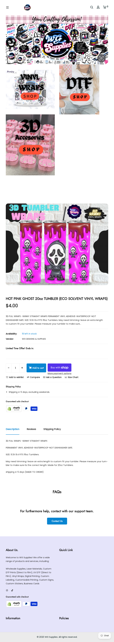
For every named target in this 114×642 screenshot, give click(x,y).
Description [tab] (12, 429)
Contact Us (57, 521)
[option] (57, 244)
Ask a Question (54, 377)
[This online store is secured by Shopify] (14, 408)
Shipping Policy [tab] (52, 429)
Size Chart (72, 377)
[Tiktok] (12, 590)
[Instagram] (7, 590)
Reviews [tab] (31, 429)
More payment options (59, 373)
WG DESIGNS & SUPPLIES (34, 338)
